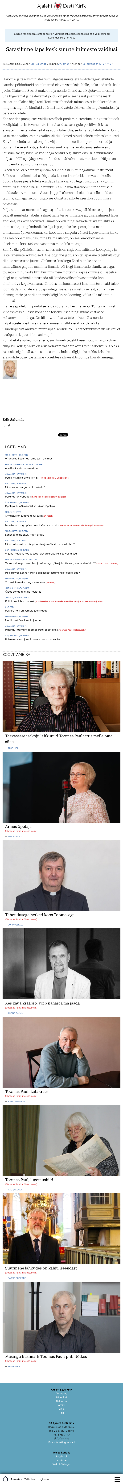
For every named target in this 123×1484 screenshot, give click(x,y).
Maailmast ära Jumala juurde (23, 620)
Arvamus (63, 63)
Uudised (9, 607)
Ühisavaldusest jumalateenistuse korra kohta (32, 639)
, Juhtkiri (21, 483)
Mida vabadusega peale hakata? (25, 487)
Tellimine (29, 1479)
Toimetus (61, 1393)
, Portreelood (30, 559)
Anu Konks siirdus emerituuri (22, 468)
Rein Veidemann (16, 1101)
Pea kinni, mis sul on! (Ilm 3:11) (23, 477)
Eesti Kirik (74, 6)
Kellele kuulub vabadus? (20, 601)
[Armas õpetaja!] (61, 821)
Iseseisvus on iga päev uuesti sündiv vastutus (32, 525)
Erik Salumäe (38, 63)
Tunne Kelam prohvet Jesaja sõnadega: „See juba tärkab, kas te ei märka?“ (50, 563)
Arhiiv (61, 1405)
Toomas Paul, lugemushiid (29, 1180)
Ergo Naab (14, 1366)
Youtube (61, 1460)
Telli (61, 1412)
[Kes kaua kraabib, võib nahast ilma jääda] (61, 998)
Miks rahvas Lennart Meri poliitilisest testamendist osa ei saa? (42, 572)
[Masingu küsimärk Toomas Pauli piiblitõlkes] (61, 1351)
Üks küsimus (12, 502)
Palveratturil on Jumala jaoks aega (26, 610)
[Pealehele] (58, 9)
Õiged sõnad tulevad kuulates (23, 591)
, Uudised (23, 455)
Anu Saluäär (15, 1189)
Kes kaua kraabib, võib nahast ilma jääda (42, 1003)
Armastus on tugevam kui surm (24, 515)
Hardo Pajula (15, 1013)
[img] (117, 1479)
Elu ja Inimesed (13, 464)
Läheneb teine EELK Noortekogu (24, 534)
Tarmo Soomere (17, 1278)
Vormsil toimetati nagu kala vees (25, 582)
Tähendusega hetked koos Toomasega (40, 915)
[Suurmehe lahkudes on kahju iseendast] (61, 1263)
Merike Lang (14, 836)
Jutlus (9, 588)
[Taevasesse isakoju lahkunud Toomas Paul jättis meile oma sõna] (61, 731)
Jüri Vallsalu (15, 924)
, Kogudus (28, 464)
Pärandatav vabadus (18, 496)
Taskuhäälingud (61, 1464)
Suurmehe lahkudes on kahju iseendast (41, 1268)
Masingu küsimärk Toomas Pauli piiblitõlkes (31, 629)
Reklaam (61, 1401)
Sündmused (11, 455)
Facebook (62, 1456)
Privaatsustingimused (61, 1442)
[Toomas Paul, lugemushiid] (61, 1175)
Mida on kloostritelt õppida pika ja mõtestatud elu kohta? (40, 544)
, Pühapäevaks (21, 588)
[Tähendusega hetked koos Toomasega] (61, 910)
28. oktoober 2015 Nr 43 (97, 63)
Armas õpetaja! (19, 826)
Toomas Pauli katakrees (26, 1091)
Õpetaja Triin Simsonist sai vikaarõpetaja (30, 506)
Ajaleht (44, 6)
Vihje (62, 1408)
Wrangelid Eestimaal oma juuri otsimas (29, 458)
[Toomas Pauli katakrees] (61, 1086)
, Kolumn (20, 540)
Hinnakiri (61, 1397)
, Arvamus (21, 474)
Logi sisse (43, 1479)
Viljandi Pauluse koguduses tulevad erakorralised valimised (41, 553)
